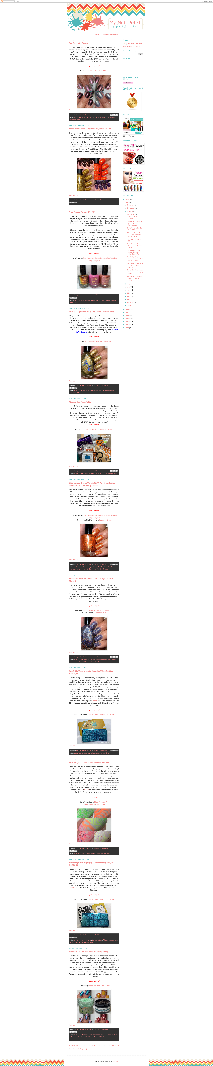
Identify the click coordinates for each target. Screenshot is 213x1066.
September (131, 214)
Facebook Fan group (96, 390)
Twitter (109, 429)
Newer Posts (73, 1045)
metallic (87, 300)
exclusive (77, 567)
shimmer (77, 119)
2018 (127, 309)
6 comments (103, 295)
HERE (95, 701)
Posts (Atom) (82, 1049)
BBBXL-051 (88, 940)
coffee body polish (86, 1034)
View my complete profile (131, 46)
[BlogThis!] (112, 115)
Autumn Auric (85, 390)
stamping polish (105, 853)
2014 (127, 321)
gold (104, 390)
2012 (127, 328)
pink (108, 300)
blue (82, 659)
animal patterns (79, 940)
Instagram (104, 70)
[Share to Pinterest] (117, 115)
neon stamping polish (93, 853)
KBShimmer (109, 1034)
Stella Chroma (74, 302)
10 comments (104, 200)
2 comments (103, 657)
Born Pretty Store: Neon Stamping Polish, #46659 (89, 762)
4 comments (104, 385)
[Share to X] (114, 115)
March (129, 299)
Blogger (115, 1061)
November (131, 208)
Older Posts (115, 1045)
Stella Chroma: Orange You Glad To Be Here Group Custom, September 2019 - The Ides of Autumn (92, 484)
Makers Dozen (102, 659)
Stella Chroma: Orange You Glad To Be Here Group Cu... (134, 245)
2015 (127, 318)
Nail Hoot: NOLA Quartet (79, 43)
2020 (127, 199)
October (130, 211)
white (98, 662)
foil (83, 300)
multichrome (94, 300)
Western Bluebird (90, 662)
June (129, 290)
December (131, 205)
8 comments (104, 848)
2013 (127, 325)
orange (89, 567)
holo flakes (83, 567)
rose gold (113, 300)
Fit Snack (85, 473)
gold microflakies (85, 117)
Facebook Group (105, 520)
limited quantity (93, 659)
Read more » (73, 110)
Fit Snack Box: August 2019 (80, 402)
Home (97, 34)
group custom (110, 390)
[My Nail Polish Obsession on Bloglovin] (128, 84)
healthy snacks (112, 473)
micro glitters (112, 659)
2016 (127, 315)
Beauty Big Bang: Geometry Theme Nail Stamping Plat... (135, 258)
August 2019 (78, 473)
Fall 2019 (77, 117)
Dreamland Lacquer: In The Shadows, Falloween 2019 (90, 128)
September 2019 (74, 392)
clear (85, 659)
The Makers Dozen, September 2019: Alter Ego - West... (133, 252)
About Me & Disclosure (110, 34)
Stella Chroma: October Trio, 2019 (82, 212)
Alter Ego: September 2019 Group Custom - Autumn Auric (91, 311)
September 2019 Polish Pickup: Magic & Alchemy (88, 951)
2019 (127, 202)
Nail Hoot (94, 117)
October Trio (103, 300)
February (130, 302)
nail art (87, 753)
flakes (80, 300)
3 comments (103, 114)
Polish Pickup (87, 1037)
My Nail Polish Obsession (84, 114)
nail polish (80, 1037)
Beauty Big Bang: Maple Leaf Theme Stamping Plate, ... (135, 271)
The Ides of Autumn (103, 569)
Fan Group (99, 341)
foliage (105, 940)
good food (92, 473)
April (129, 296)
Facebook (96, 70)
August (130, 284)
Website (88, 429)
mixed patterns (112, 940)
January (130, 305)
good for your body (102, 473)
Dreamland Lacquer (99, 1034)
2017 (127, 312)
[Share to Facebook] (116, 115)
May (129, 293)
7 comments (104, 1029)
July (128, 287)
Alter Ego (77, 390)
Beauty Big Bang (79, 753)
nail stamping (95, 753)
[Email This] (111, 115)
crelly (75, 300)
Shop (90, 70)
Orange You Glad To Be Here (102, 567)
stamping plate (104, 753)
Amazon (102, 802)
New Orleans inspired (105, 117)
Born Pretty (77, 853)
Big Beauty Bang (97, 940)
